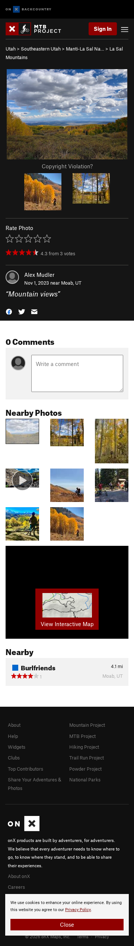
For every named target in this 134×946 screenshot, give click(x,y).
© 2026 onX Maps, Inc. (47, 936)
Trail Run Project (86, 758)
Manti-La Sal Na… (85, 49)
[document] (67, 914)
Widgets (16, 747)
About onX (19, 876)
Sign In (103, 28)
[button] (9, 311)
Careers (16, 887)
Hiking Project (84, 747)
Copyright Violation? (67, 166)
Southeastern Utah (41, 49)
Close (67, 924)
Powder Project (85, 769)
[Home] (37, 28)
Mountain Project (87, 725)
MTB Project (82, 736)
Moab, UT (71, 283)
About (14, 725)
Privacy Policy (78, 909)
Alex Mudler (39, 274)
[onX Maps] (23, 829)
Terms (83, 936)
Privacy (102, 936)
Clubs (14, 758)
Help (13, 736)
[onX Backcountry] (28, 9)
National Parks (84, 780)
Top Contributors (25, 769)
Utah (11, 49)
